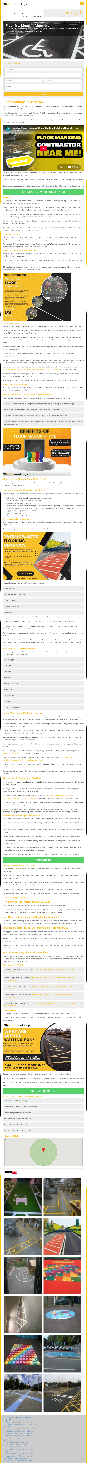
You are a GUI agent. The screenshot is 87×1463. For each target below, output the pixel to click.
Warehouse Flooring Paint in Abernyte (19, 1454)
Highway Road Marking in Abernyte (18, 1435)
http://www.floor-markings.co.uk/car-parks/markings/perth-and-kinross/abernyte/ (31, 369)
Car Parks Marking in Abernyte (17, 1442)
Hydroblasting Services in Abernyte (16, 1458)
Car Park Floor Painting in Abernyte (18, 1447)
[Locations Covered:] (3, 3)
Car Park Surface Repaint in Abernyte (19, 1449)
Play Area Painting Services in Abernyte (20, 1422)
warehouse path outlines (11, 753)
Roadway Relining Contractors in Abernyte (21, 1438)
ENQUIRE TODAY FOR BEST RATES (43, 192)
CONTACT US (43, 860)
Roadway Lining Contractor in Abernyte (20, 1431)
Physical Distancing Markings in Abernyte (18, 1460)
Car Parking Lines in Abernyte (16, 1445)
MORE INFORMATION (43, 1091)
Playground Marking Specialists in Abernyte (21, 1424)
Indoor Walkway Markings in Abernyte (19, 1456)
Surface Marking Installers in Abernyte (17, 1417)
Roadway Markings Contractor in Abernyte (21, 1429)
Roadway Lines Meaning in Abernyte (19, 1433)
